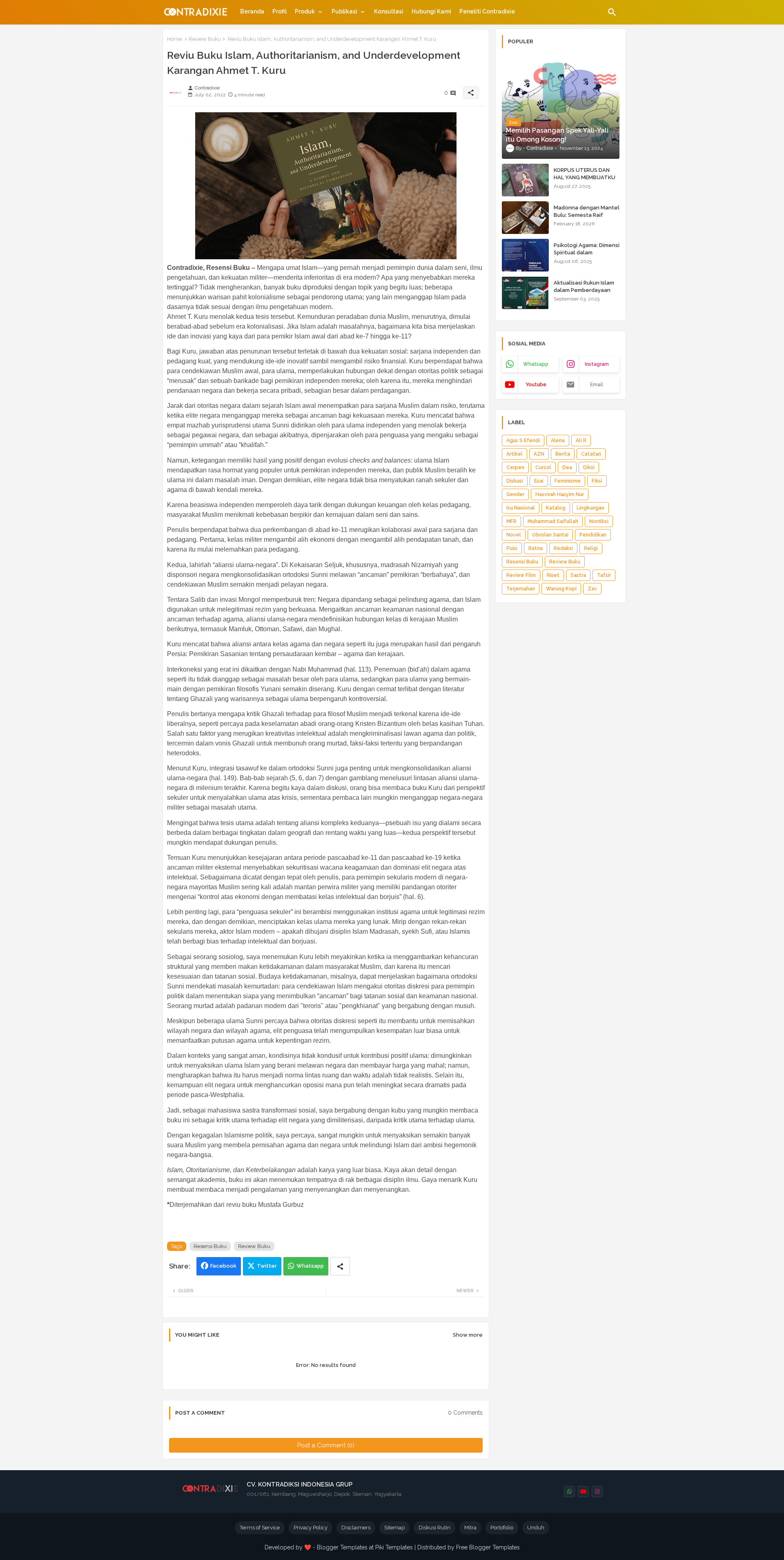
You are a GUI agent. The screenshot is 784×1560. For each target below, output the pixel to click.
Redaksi (563, 548)
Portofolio (501, 1527)
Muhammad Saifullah (553, 521)
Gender (515, 494)
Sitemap (394, 1527)
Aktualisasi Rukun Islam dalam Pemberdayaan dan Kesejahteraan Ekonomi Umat (584, 294)
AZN (539, 454)
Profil (279, 11)
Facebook (223, 1266)
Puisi (511, 548)
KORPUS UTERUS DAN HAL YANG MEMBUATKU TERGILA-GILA (584, 177)
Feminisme (568, 481)
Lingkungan (590, 508)
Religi (591, 548)
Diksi (589, 467)
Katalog (556, 508)
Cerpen (515, 467)
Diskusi (514, 481)
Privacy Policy (310, 1527)
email (596, 384)
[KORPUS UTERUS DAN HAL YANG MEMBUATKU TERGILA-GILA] (525, 180)
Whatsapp (310, 1266)
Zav (592, 589)
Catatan (591, 454)
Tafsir (604, 575)
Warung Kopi (561, 589)
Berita (562, 454)
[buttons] (569, 1491)
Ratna (535, 548)
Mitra (470, 1527)
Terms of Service (260, 1527)
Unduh (535, 1527)
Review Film (521, 575)
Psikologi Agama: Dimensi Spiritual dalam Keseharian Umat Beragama (586, 256)
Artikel (514, 454)
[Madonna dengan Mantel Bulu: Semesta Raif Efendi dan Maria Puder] (525, 217)
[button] (612, 12)
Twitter (267, 1266)
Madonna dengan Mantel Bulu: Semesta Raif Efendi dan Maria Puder (586, 215)
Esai (538, 481)
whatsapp (535, 364)
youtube (536, 384)
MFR (511, 521)
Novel (513, 535)
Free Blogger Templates (488, 1547)
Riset (553, 575)
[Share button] (340, 1266)
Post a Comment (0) (325, 1445)
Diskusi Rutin (434, 1527)
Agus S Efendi (523, 440)
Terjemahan (520, 589)
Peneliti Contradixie (487, 11)
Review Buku (205, 39)
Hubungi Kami (431, 11)
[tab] (252, 11)
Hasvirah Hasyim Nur (559, 494)
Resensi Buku (210, 1246)
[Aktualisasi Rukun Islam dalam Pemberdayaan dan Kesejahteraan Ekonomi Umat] (525, 292)
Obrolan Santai (550, 535)
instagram (597, 364)
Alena (558, 440)
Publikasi (344, 11)
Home (174, 39)
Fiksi (597, 481)
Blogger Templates (342, 1547)
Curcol (543, 467)
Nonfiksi (598, 521)
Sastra (578, 575)
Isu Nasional (520, 508)
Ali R (581, 440)
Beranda (252, 11)
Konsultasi (388, 11)
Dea (567, 467)
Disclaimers (355, 1527)
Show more (468, 1335)
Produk (305, 11)
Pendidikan (592, 535)
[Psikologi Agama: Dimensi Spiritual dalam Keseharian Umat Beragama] (525, 255)
